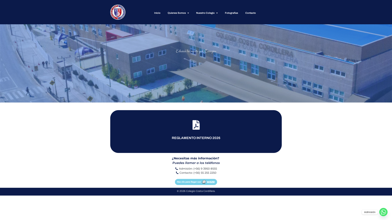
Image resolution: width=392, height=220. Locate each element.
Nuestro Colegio (205, 13)
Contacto (250, 13)
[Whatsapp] (383, 212)
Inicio (157, 13)
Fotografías (231, 13)
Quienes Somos (177, 13)
